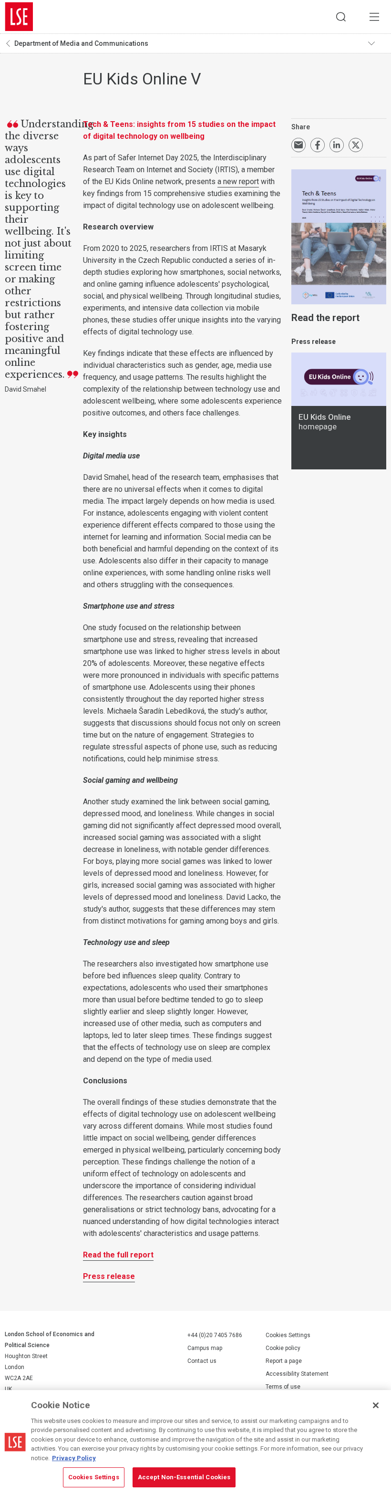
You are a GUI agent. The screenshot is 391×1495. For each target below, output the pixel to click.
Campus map (204, 1348)
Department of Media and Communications (81, 43)
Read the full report (118, 1254)
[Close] (375, 1405)
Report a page (284, 1361)
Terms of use (283, 1386)
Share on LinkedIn (336, 145)
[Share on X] (356, 145)
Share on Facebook (317, 145)
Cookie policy (283, 1348)
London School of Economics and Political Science (19, 16)
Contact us (201, 1361)
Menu (374, 16)
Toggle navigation (377, 43)
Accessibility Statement (297, 1373)
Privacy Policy (74, 1458)
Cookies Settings (288, 1335)
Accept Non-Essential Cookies (184, 1477)
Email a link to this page (298, 145)
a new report (238, 181)
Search (341, 16)
